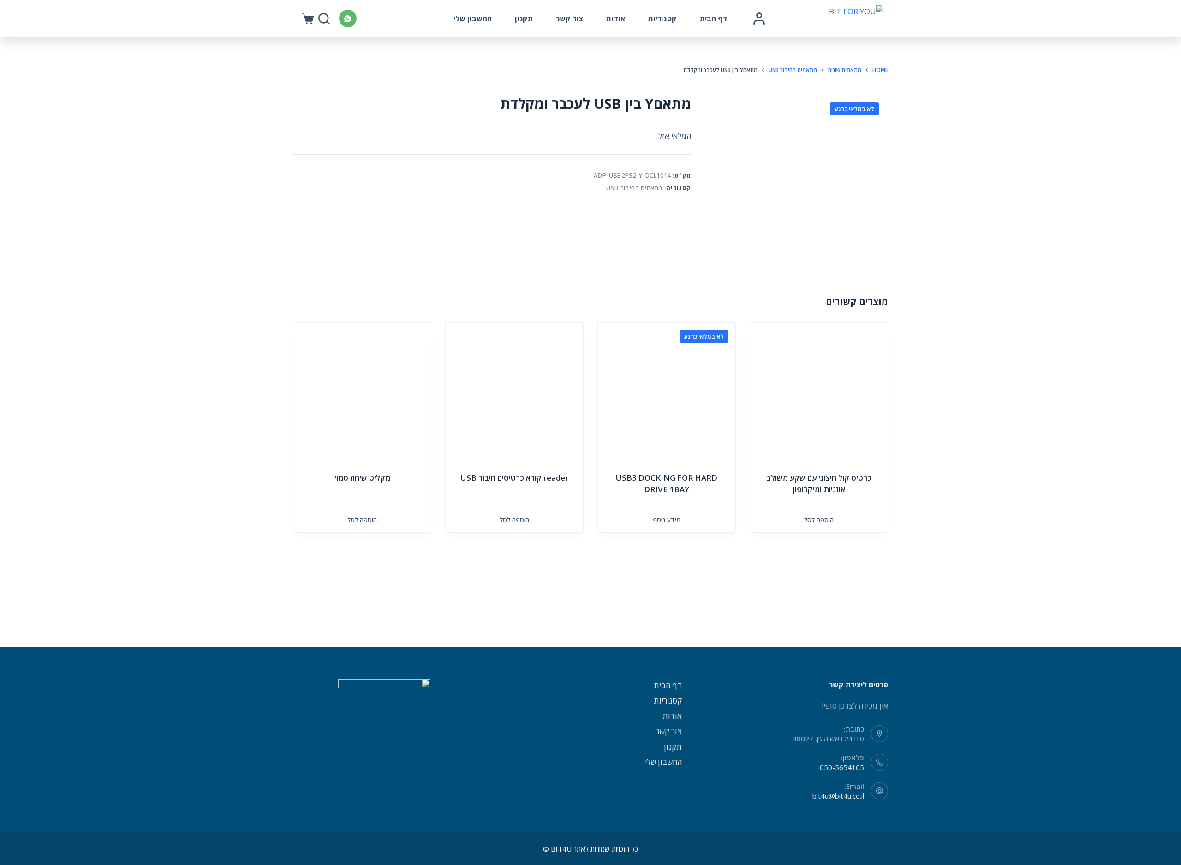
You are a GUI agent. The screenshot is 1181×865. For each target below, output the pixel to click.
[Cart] (308, 18)
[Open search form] (324, 18)
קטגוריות (662, 18)
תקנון (524, 18)
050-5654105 (842, 767)
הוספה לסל (819, 519)
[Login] (759, 18)
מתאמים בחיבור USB (634, 188)
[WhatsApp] (348, 18)
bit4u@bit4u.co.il (838, 795)
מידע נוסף (666, 519)
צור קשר (569, 18)
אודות (615, 18)
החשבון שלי (472, 18)
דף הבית (714, 18)
